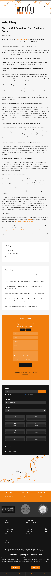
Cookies (28, 533)
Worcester (9, 499)
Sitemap (28, 535)
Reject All (35, 567)
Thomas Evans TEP (22, 39)
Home (5, 520)
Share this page (12, 451)
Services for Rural (9, 529)
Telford (42, 496)
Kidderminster (9, 496)
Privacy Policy (25, 374)
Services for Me (8, 531)
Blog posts (30, 394)
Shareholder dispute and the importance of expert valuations (21, 306)
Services (6, 524)
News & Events (8, 538)
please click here (8, 563)
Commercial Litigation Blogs (12, 253)
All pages (9, 394)
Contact (6, 540)
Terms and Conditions (31, 527)
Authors (7, 399)
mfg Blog (8, 246)
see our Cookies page (27, 561)
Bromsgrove (41, 492)
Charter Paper (29, 529)
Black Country (25, 492)
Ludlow (25, 496)
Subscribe (10, 446)
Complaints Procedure (32, 522)
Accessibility (29, 520)
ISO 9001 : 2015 (30, 538)
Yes (23, 329)
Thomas (29, 219)
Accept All (15, 567)
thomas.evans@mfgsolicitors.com (24, 221)
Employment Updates (10, 257)
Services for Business (10, 527)
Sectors (6, 533)
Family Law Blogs (9, 250)
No (28, 329)
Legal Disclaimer (30, 524)
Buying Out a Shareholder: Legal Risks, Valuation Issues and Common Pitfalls (25, 293)
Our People (7, 535)
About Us (6, 522)
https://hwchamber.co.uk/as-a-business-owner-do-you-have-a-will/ (22, 230)
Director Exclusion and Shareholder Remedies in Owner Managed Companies (25, 281)
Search (7, 388)
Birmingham (9, 492)
